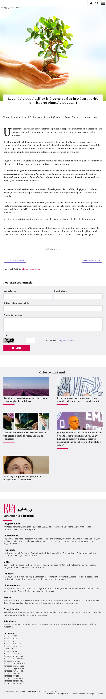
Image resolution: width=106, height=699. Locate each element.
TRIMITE (17, 348)
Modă (6, 561)
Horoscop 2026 (10, 636)
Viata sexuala (28, 526)
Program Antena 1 (11, 543)
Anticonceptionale (77, 576)
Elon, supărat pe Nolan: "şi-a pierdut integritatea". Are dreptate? (22, 478)
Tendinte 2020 (37, 567)
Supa (49, 600)
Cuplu (44, 526)
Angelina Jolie (81, 538)
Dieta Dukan (22, 588)
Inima (21, 576)
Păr (4, 553)
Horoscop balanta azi (13, 678)
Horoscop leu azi (11, 675)
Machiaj (42, 553)
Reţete (7, 597)
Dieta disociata (10, 591)
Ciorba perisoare (32, 603)
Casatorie (58, 526)
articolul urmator (92, 260)
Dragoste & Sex (11, 523)
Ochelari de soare (21, 567)
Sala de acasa (47, 591)
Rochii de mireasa (33, 565)
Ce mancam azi (71, 603)
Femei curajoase (33, 615)
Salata (38, 600)
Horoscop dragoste (12, 643)
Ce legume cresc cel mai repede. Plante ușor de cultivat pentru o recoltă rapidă (78, 399)
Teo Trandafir (68, 538)
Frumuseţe (9, 549)
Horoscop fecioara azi (13, 658)
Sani (49, 553)
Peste (27, 600)
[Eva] (8, 3)
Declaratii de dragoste (24, 529)
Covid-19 (92, 624)
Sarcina (6, 576)
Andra (22, 541)
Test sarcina (92, 576)
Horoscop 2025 (10, 638)
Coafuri (34, 553)
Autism (45, 615)
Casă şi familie (11, 609)
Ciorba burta (57, 603)
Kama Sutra (73, 526)
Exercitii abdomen (69, 588)
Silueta (21, 591)
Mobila (43, 612)
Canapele (51, 612)
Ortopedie (52, 579)
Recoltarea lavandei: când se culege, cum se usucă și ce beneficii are (25, 399)
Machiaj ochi (90, 553)
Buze (73, 553)
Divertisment (10, 535)
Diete (5, 588)
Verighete (7, 567)
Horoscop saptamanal (13, 683)
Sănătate (8, 573)
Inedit (37, 269)
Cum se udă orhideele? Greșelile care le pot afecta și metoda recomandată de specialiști (24, 435)
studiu (31, 269)
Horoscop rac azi (11, 653)
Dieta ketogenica (32, 591)
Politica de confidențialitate (57, 694)
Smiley (15, 541)
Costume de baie (50, 565)
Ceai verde (38, 579)
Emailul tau (60, 291)
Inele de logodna (88, 565)
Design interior (75, 612)
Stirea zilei (26, 624)
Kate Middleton (26, 538)
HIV (45, 579)
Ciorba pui (46, 603)
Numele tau (10, 291)
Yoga (39, 588)
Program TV (75, 541)
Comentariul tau (12, 315)
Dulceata (57, 600)
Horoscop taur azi (11, 661)
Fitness (12, 588)
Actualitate (9, 621)
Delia (28, 541)
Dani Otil (7, 541)
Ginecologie (40, 576)
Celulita (80, 553)
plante (25, 269)
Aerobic (56, 588)
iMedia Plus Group (29, 691)
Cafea (44, 600)
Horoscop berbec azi (12, 680)
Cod (5, 335)
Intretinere (48, 588)
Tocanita (66, 600)
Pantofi (62, 565)
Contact (100, 694)
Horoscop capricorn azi (14, 663)
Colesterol (64, 576)
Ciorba (21, 600)
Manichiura (56, 553)
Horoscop (8, 633)
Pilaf (22, 603)
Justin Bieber (48, 541)
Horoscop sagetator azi (14, 668)
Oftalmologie (21, 579)
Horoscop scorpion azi (13, 666)
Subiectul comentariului (16, 303)
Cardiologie (8, 579)
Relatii (38, 526)
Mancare (7, 600)
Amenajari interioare (29, 612)
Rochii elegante (73, 565)
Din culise (8, 624)
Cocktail (74, 600)
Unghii (17, 553)
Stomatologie (53, 576)
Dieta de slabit (93, 588)
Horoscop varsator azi (13, 671)
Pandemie (8, 626)
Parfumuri (25, 553)
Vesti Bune (82, 624)
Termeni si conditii (78, 694)
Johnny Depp (55, 538)
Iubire (51, 526)
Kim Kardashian (41, 538)
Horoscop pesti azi (11, 673)
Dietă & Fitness (11, 585)
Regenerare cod (66, 340)
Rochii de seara (17, 565)
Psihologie (29, 576)
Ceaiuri (14, 576)
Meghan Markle (10, 538)
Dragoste (7, 526)
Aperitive (95, 600)
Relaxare (33, 588)
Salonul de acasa (29, 555)
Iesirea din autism (50, 624)
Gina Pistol (36, 541)
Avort (29, 579)
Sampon (67, 553)
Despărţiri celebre (68, 624)
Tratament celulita (11, 555)
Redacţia (90, 694)
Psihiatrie (62, 579)
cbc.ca (15, 212)
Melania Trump (62, 541)
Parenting (87, 612)
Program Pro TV (88, 541)
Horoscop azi (9, 641)
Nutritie (82, 588)
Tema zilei (36, 624)
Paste (14, 600)
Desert (6, 603)
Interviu (17, 624)
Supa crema (84, 600)
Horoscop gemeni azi (13, 656)
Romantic (17, 526)
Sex (65, 526)
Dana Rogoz (94, 538)
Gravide (21, 615)
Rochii (10, 553)
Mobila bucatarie (11, 612)
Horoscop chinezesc (12, 646)
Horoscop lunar (10, 651)
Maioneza (14, 603)
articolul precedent (15, 260)
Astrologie (8, 648)
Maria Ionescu (54, 249)
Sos (32, 600)
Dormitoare (62, 612)
